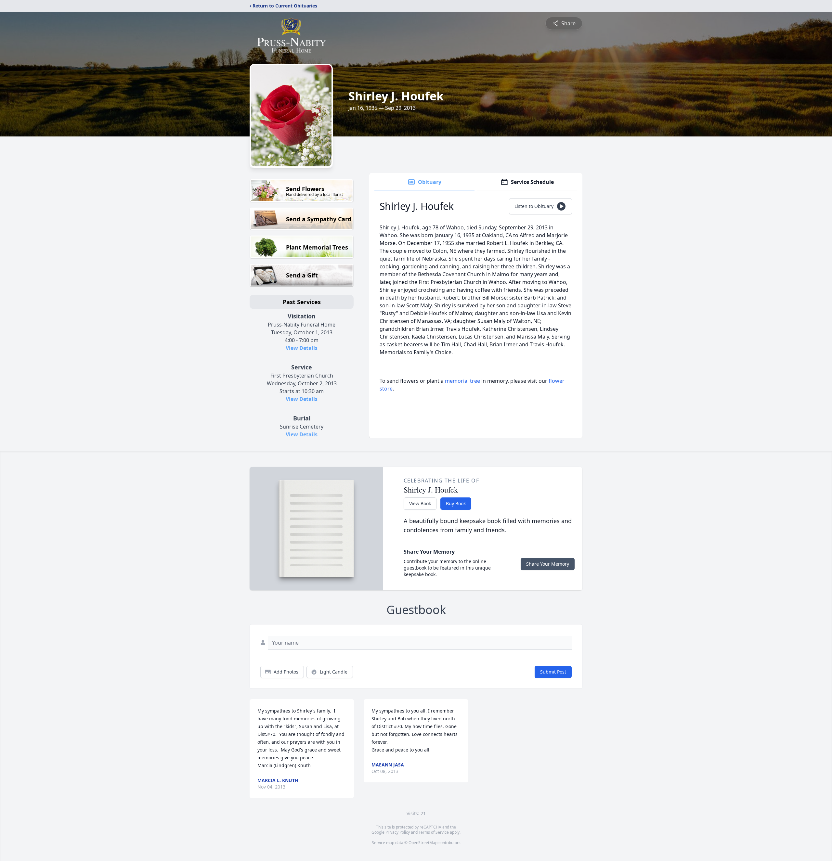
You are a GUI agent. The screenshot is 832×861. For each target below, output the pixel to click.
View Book (420, 503)
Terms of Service (434, 832)
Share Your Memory (547, 564)
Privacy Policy (397, 832)
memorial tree (462, 380)
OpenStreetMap (423, 842)
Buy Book (456, 503)
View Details (302, 348)
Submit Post (553, 672)
